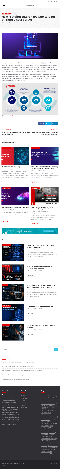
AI (42, 401)
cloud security (45, 423)
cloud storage (45, 425)
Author (4, 23)
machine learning (53, 447)
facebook (41, 123)
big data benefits (46, 417)
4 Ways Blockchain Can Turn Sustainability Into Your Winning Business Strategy (44, 167)
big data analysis (52, 410)
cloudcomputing (46, 421)
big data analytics (46, 412)
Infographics (6, 13)
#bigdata (44, 395)
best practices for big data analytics (48, 408)
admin (33, 211)
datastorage (45, 434)
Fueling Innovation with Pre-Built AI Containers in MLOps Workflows (42, 208)
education (52, 434)
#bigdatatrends (52, 395)
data (51, 425)
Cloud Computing (50, 419)
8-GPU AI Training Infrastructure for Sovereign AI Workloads (39, 267)
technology (44, 453)
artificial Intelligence (49, 401)
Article (5, 285)
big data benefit (45, 414)
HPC (24, 400)
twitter (48, 123)
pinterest (55, 123)
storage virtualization (47, 451)
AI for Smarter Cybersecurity (10, 167)
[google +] (16, 156)
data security (45, 432)
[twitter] (13, 156)
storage (53, 449)
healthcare (49, 436)
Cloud (43, 419)
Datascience (52, 427)
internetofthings (45, 445)
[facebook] (10, 156)
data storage (53, 432)
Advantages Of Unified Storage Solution (49, 398)
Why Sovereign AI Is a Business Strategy (41, 306)
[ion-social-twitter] (51, 1)
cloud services (53, 423)
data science (45, 430)
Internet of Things (46, 443)
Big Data (25, 398)
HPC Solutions (48, 440)
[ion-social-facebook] (49, 1)
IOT (51, 445)
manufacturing (45, 449)
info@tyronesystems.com (16, 116)
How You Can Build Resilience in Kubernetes (15, 207)
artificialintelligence (46, 403)
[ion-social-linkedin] (57, 1)
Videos (23, 405)
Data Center (44, 427)
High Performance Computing (49, 438)
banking (55, 403)
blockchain (54, 417)
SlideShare (6, 266)
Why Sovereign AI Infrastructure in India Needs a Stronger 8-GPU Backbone (41, 286)
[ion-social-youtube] (54, 1)
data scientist (53, 430)
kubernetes (44, 447)
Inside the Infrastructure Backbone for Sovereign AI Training (40, 246)
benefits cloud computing (48, 405)
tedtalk (50, 453)
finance (43, 436)
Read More (5, 181)
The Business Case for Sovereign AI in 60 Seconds (41, 326)
